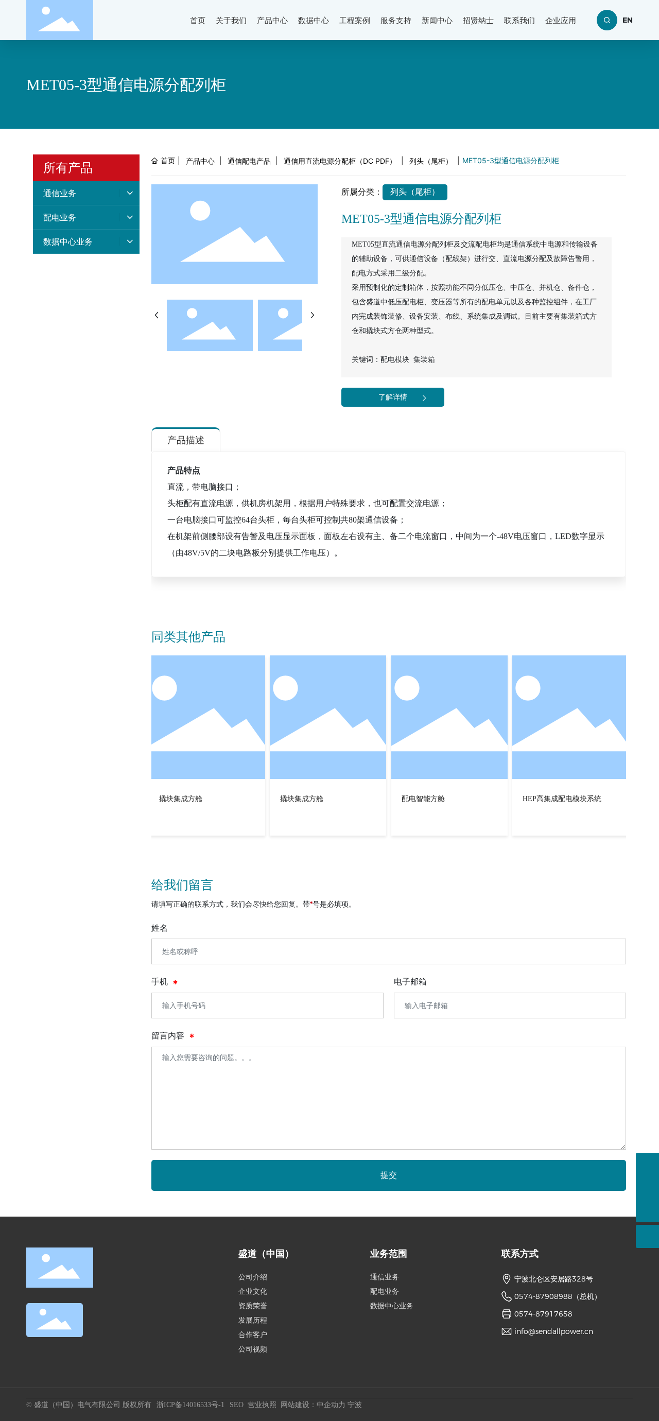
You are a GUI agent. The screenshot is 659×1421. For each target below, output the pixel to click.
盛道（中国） (266, 1254)
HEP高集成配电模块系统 (441, 799)
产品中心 (200, 161)
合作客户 (252, 1335)
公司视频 (252, 1349)
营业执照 (262, 1405)
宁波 (355, 1405)
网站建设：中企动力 (313, 1405)
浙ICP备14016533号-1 (190, 1405)
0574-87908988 (543, 1296)
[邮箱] (647, 1164)
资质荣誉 (252, 1306)
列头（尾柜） (431, 161)
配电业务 (384, 1291)
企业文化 (252, 1291)
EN (627, 20)
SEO (237, 1405)
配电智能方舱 (302, 799)
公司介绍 (252, 1277)
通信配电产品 (249, 161)
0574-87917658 (543, 1314)
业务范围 (388, 1254)
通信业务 (384, 1277)
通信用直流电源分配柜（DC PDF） (340, 161)
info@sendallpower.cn (553, 1331)
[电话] (647, 1187)
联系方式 (520, 1254)
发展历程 (252, 1320)
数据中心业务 (391, 1306)
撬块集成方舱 (181, 799)
